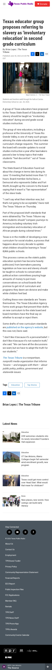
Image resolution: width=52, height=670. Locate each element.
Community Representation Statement (21, 572)
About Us (9, 544)
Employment (10, 555)
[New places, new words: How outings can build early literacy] (11, 501)
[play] (4, 666)
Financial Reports (12, 578)
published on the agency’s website (25, 327)
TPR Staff (9, 612)
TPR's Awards (11, 629)
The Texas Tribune (12, 357)
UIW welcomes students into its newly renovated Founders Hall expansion (35, 439)
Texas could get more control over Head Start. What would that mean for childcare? (34, 482)
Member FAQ (10, 601)
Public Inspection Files (14, 590)
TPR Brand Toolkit (12, 561)
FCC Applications (12, 595)
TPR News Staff (12, 618)
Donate (43, 4)
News (23, 496)
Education (15, 385)
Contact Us (10, 550)
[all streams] (48, 666)
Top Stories (32, 385)
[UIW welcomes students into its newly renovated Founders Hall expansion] (11, 437)
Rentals (8, 607)
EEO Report (10, 584)
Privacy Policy (11, 567)
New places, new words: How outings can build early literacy (35, 503)
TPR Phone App (12, 624)
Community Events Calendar (17, 635)
